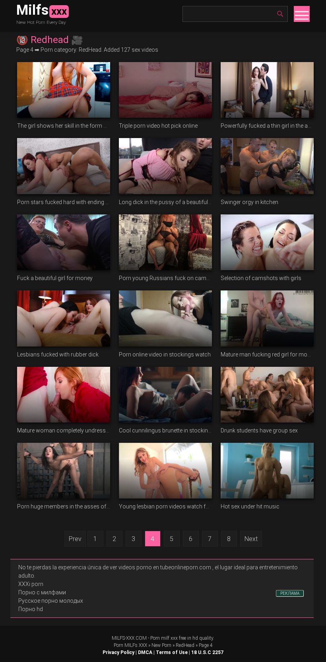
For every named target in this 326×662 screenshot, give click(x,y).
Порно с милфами (42, 592)
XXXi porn (30, 584)
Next (251, 539)
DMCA (145, 652)
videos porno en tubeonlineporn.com (164, 567)
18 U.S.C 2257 (207, 652)
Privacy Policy (118, 652)
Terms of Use (172, 652)
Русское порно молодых (50, 601)
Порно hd (30, 609)
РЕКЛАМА (289, 593)
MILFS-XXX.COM (129, 638)
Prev (75, 539)
